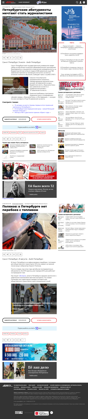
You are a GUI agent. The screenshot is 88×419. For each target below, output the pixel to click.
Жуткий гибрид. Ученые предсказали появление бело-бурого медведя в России (75, 230)
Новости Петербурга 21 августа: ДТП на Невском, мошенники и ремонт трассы (72, 61)
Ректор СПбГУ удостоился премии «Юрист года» (32, 112)
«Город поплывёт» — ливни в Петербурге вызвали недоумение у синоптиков (71, 47)
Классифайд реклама (20, 389)
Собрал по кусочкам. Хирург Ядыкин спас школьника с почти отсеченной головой (75, 224)
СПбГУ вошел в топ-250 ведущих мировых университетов (46, 151)
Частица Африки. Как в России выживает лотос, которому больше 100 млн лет (74, 119)
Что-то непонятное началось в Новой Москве (73, 156)
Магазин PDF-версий (42, 385)
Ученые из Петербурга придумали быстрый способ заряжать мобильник (19, 152)
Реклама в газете (25, 387)
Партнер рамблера (28, 412)
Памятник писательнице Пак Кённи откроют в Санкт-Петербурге (45, 146)
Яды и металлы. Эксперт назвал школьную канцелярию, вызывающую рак (73, 107)
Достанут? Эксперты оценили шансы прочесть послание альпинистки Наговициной (75, 102)
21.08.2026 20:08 (6, 203)
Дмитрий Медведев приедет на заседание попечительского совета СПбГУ (18, 146)
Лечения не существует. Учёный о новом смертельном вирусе (74, 234)
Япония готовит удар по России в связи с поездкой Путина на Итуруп (74, 151)
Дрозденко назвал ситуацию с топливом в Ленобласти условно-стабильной (32, 304)
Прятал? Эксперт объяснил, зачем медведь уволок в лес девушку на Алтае (74, 124)
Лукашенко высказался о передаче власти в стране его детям (74, 145)
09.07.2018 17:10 (6, 7)
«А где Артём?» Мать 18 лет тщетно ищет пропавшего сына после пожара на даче (74, 96)
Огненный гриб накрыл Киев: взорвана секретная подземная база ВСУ (74, 134)
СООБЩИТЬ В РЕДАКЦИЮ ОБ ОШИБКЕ (60, 389)
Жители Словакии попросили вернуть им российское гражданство (75, 139)
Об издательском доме (20, 385)
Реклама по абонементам (51, 387)
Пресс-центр (32, 385)
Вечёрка (23, 276)
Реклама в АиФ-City (65, 387)
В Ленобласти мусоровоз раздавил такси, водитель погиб (72, 54)
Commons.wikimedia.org (13, 53)
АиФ (15, 250)
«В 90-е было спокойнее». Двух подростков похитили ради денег (74, 246)
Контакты (16, 387)
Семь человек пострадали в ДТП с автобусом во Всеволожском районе (72, 75)
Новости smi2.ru (8, 198)
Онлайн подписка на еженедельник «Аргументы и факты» (66, 385)
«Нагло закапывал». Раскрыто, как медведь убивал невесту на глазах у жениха (75, 113)
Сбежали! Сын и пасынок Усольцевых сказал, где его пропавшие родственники (75, 241)
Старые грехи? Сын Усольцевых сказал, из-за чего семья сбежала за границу (75, 218)
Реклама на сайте (37, 387)
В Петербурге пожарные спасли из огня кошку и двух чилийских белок (71, 68)
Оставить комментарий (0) (44, 119)
